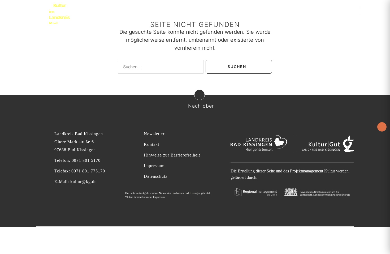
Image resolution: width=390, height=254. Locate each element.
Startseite (170, 10)
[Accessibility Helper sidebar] (382, 127)
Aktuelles (195, 10)
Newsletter (154, 134)
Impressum (154, 165)
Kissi (268, 10)
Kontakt (151, 144)
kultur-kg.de (142, 193)
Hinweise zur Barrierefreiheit (172, 155)
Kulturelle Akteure (234, 10)
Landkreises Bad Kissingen (185, 193)
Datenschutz (155, 176)
